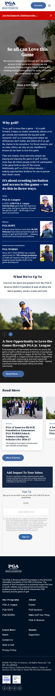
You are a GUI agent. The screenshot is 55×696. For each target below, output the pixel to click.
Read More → (13, 373)
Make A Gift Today (27, 85)
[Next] (10, 334)
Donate (38, 5)
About (32, 599)
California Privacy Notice (27, 667)
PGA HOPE (8, 225)
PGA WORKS (10, 249)
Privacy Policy (8, 667)
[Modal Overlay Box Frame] (26, 521)
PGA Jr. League (11, 199)
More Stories (13, 457)
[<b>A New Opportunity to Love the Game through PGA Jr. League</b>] (27, 314)
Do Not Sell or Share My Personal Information (30, 669)
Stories (9, 424)
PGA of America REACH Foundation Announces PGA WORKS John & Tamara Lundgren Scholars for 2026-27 (20, 433)
